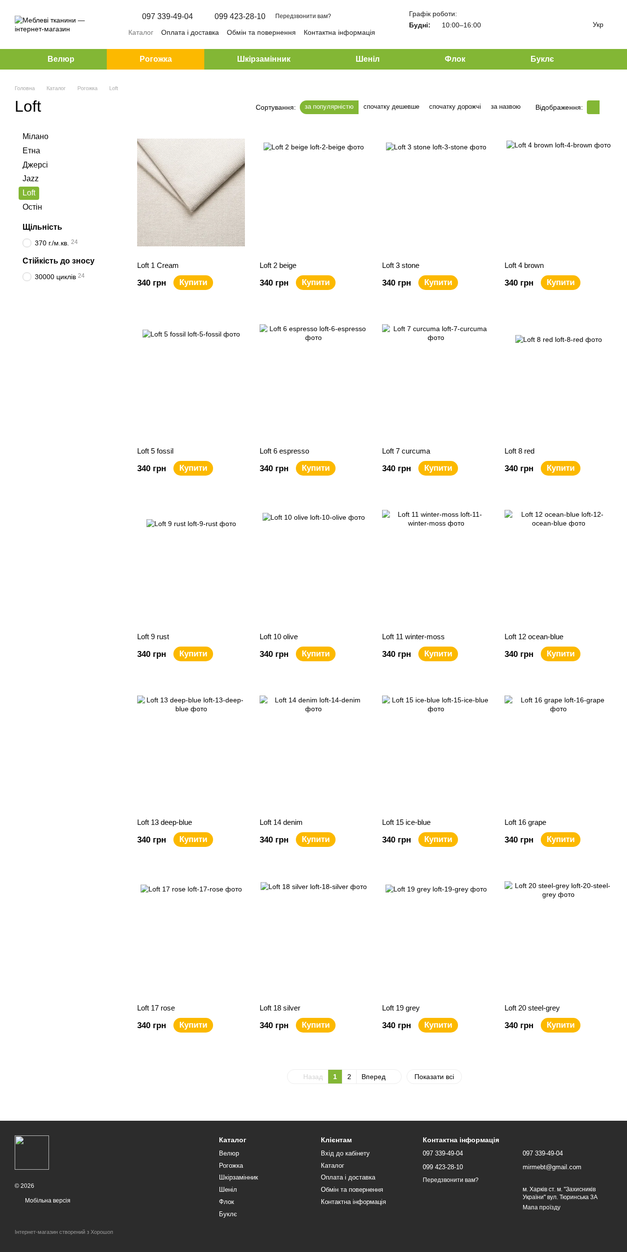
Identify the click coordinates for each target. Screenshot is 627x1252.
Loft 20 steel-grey (532, 1008)
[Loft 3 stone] (436, 192)
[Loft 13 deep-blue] (191, 749)
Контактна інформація (339, 32)
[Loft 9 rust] (191, 564)
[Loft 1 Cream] (191, 192)
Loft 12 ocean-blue (534, 636)
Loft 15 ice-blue (406, 822)
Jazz (31, 179)
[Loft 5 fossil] (191, 378)
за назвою (506, 106)
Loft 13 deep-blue (164, 822)
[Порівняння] (498, 24)
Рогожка (156, 59)
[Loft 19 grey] (436, 935)
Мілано (35, 136)
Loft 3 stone (400, 265)
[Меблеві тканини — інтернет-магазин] (32, 1152)
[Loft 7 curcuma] (436, 378)
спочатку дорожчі (455, 106)
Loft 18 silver (280, 1008)
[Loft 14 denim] (313, 749)
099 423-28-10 (240, 17)
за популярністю (329, 106)
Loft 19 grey (401, 1008)
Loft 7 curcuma (406, 451)
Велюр (61, 59)
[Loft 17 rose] (191, 935)
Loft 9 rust (153, 636)
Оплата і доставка (190, 32)
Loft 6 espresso (284, 451)
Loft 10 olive (279, 636)
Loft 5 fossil (155, 451)
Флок (455, 59)
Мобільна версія (47, 1200)
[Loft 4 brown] (558, 192)
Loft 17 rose (156, 1008)
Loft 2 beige (278, 265)
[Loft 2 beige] (313, 192)
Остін (32, 207)
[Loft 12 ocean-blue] (558, 564)
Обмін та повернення (261, 32)
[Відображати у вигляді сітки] (593, 107)
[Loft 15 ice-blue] (436, 749)
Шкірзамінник (263, 59)
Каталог (140, 32)
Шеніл (368, 59)
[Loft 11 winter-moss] (436, 564)
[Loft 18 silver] (313, 935)
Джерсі (35, 165)
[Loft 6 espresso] (313, 378)
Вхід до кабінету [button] (345, 1153)
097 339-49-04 (167, 17)
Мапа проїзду (541, 1207)
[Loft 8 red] (558, 378)
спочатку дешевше (391, 106)
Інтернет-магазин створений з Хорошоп (64, 1232)
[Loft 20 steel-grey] (558, 935)
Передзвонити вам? (303, 16)
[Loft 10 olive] (313, 564)
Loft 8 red (519, 451)
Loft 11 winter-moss (413, 636)
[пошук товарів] (604, 59)
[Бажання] (524, 24)
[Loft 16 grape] (558, 749)
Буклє (542, 59)
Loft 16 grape (525, 822)
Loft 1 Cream (158, 265)
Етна (31, 150)
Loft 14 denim (281, 822)
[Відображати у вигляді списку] (606, 107)
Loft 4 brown (524, 265)
